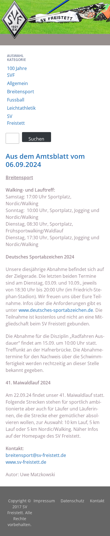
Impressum (44, 500)
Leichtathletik (21, 108)
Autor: (13, 474)
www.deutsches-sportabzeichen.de (56, 310)
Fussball (15, 100)
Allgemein (17, 83)
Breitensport (20, 91)
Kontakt (97, 500)
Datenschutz (72, 500)
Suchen (36, 139)
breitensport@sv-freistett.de (36, 455)
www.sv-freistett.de (26, 462)
